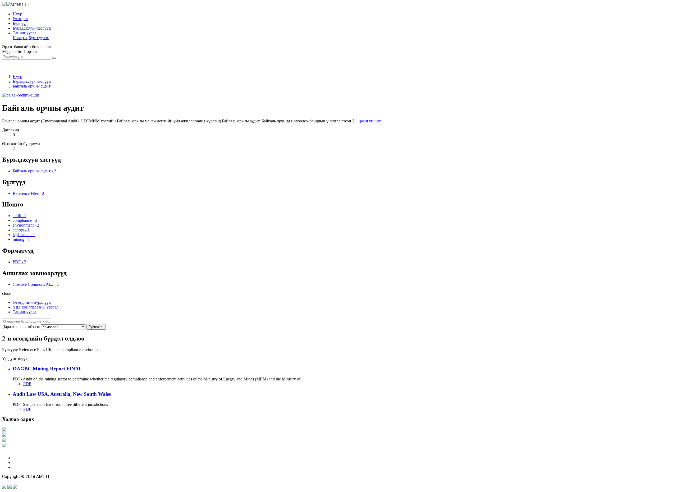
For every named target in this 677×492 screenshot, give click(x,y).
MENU (17, 5)
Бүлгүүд (20, 23)
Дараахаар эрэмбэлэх (21, 326)
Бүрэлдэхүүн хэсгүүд (32, 28)
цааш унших (370, 121)
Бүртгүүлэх (39, 37)
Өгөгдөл (20, 18)
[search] (54, 322)
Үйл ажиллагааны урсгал (35, 307)
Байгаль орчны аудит (32, 86)
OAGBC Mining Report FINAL (47, 368)
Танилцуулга (24, 33)
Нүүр (17, 14)
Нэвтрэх (20, 37)
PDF (27, 383)
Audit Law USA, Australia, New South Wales (62, 394)
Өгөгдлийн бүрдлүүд (32, 302)
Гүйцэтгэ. (96, 327)
